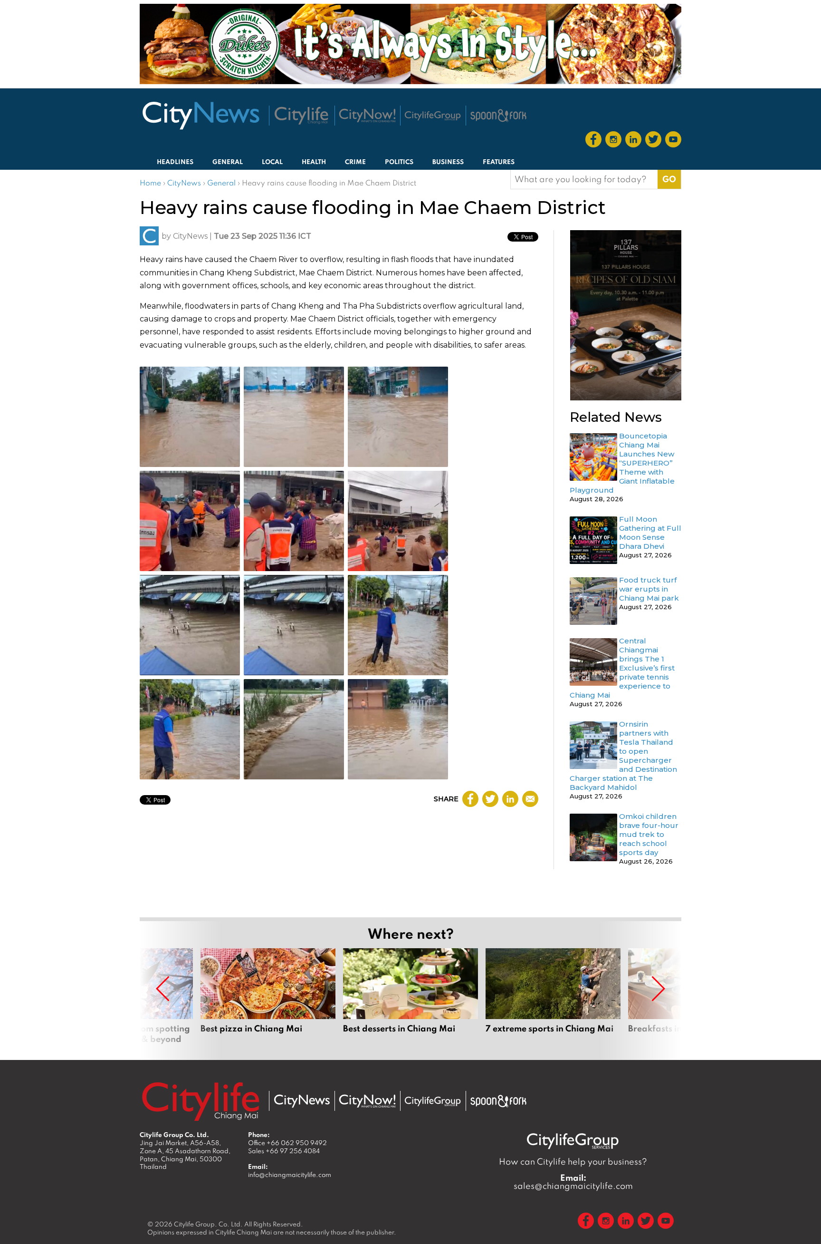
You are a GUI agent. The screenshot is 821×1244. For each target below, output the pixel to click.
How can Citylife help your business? (573, 1161)
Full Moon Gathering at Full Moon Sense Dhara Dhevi (650, 533)
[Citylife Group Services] (433, 116)
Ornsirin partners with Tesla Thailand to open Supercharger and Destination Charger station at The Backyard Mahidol (623, 755)
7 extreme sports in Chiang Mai (553, 996)
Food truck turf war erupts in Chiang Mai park (649, 589)
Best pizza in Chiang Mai (267, 996)
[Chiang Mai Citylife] (302, 115)
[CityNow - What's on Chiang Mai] (367, 1101)
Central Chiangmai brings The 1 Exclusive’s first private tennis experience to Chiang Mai (622, 668)
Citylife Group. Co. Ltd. (208, 1224)
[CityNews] (200, 115)
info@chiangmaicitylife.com (289, 1174)
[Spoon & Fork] (498, 115)
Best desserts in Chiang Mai (410, 996)
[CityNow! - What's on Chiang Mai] (367, 115)
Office (287, 1142)
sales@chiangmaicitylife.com (573, 1181)
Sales (284, 1151)
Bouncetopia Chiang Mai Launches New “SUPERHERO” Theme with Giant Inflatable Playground (622, 463)
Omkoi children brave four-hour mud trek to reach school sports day (648, 834)
